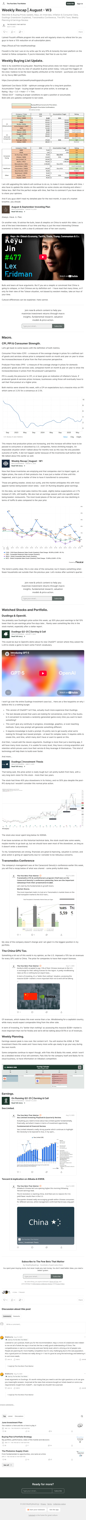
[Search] (82, 1416)
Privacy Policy (59, 1284)
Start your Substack (37, 1510)
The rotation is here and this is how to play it (19, 1425)
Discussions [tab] (19, 1416)
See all (6, 1465)
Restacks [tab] (16, 1316)
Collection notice (59, 1504)
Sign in (80, 3)
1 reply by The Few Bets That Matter (21, 1366)
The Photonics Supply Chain (15, 1451)
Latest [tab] (10, 1416)
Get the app (54, 1510)
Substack (32, 1515)
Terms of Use (53, 1282)
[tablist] (11, 1316)
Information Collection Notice (42, 1284)
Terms (49, 1504)
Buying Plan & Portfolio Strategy (17, 1437)
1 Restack (21, 1292)
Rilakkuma (9, 1337)
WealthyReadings (17, 209)
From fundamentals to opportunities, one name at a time (24, 1454)
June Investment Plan (12, 1422)
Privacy (43, 1504)
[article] (43, 1427)
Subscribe (70, 4)
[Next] (71, 914)
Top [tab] (4, 1416)
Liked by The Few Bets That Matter (18, 1340)
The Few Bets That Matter (16, 24)
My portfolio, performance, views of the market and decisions (25, 1440)
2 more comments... (7, 1405)
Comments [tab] (7, 1316)
